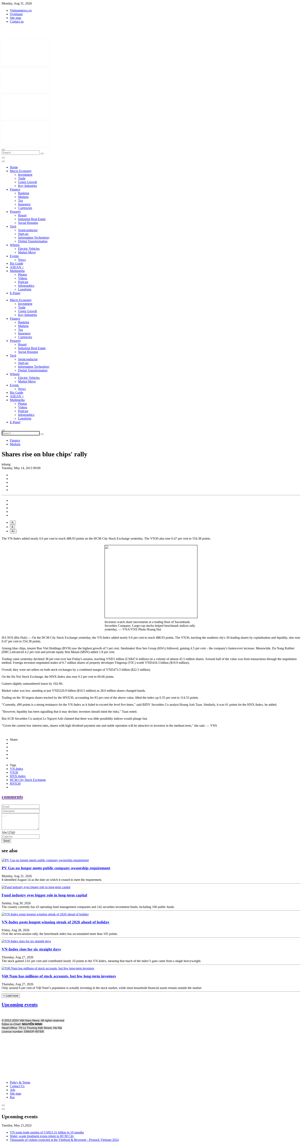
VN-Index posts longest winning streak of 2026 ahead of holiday (56, 922)
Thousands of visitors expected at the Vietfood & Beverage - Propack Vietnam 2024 (64, 1140)
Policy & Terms (20, 1082)
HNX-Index (18, 776)
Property (15, 211)
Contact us (17, 21)
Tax (20, 200)
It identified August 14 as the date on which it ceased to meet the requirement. (52, 879)
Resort (22, 215)
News (22, 259)
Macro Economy (21, 171)
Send (6, 840)
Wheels (15, 245)
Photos (22, 274)
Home (14, 167)
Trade (21, 178)
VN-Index (16, 768)
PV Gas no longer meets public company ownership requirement (56, 868)
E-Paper (15, 293)
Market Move (27, 252)
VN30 (14, 772)
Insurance (24, 204)
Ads (12, 1090)
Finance (15, 189)
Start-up (23, 234)
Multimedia (17, 271)
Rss (12, 1097)
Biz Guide (16, 263)
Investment (25, 174)
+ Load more (10, 995)
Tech (13, 226)
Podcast (23, 282)
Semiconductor (28, 230)
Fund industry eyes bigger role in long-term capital (44, 895)
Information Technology (34, 237)
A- (13, 522)
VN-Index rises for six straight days (31, 949)
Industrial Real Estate (32, 219)
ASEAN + (17, 267)
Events (14, 256)
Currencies (25, 208)
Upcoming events (20, 1004)
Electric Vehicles (29, 248)
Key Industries (27, 185)
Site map (15, 18)
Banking (23, 193)
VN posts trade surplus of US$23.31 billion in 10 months (47, 1132)
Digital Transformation (32, 241)
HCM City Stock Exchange (28, 780)
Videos (22, 278)
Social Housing (28, 222)
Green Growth (27, 182)
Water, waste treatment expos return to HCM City (42, 1136)
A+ (13, 531)
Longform (24, 289)
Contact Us (17, 1086)
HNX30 (15, 783)
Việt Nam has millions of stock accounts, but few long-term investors (59, 976)
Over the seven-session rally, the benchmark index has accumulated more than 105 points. (60, 934)
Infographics (26, 285)
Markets (23, 197)
